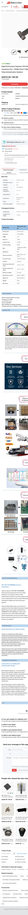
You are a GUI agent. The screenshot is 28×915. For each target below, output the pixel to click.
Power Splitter (4, 856)
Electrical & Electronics (10, 10)
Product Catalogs (22, 853)
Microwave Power (17, 894)
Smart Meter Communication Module (11, 879)
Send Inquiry (14, 84)
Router (22, 876)
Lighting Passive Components (10, 897)
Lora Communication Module (9, 883)
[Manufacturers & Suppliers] (14, 2)
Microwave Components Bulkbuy (10, 901)
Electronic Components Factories (10, 890)
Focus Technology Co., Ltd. (18, 909)
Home (2, 10)
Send (14, 770)
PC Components (6, 894)
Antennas (3, 862)
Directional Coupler (19, 856)
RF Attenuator (4, 859)
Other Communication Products (10, 876)
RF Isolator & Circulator (20, 862)
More (2, 904)
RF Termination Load (20, 859)
